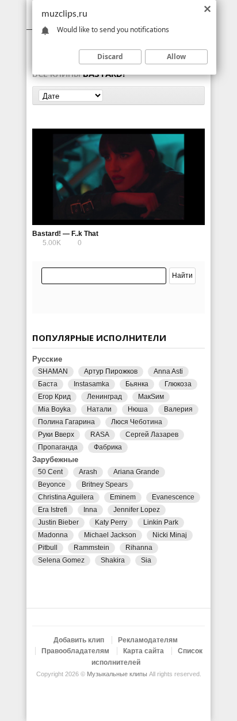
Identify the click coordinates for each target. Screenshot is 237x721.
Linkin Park (160, 522)
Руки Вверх (56, 435)
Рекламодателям (148, 640)
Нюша (138, 409)
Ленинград (104, 397)
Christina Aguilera (66, 497)
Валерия (178, 409)
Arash (88, 472)
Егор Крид (54, 397)
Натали (99, 409)
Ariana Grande (136, 472)
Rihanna (138, 548)
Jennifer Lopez (136, 510)
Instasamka (91, 384)
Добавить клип (78, 640)
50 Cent (50, 472)
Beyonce (52, 484)
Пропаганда (58, 447)
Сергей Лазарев (151, 435)
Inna (90, 510)
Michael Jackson (110, 535)
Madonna (53, 535)
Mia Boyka (54, 409)
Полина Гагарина (66, 422)
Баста (48, 384)
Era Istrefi (52, 510)
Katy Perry (111, 522)
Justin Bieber (58, 522)
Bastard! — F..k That (65, 234)
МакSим (151, 397)
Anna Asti (168, 371)
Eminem (123, 497)
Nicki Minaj (169, 535)
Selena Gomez (61, 560)
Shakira (113, 560)
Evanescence (173, 497)
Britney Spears (105, 484)
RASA (99, 435)
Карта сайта (143, 651)
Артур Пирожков (110, 371)
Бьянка (136, 384)
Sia (146, 560)
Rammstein (91, 548)
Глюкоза (178, 384)
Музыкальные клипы (117, 673)
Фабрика (108, 447)
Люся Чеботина (136, 422)
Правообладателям (75, 651)
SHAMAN (53, 371)
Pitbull (48, 548)
